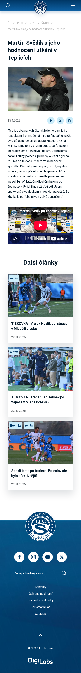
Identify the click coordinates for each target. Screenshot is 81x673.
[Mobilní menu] (73, 5)
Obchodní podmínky (40, 600)
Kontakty (40, 587)
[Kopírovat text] (69, 120)
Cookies (40, 614)
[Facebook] (19, 557)
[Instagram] (33, 557)
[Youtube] (47, 557)
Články (45, 22)
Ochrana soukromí (40, 593)
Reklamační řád (40, 607)
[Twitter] (62, 557)
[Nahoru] (40, 635)
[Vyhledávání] (64, 573)
